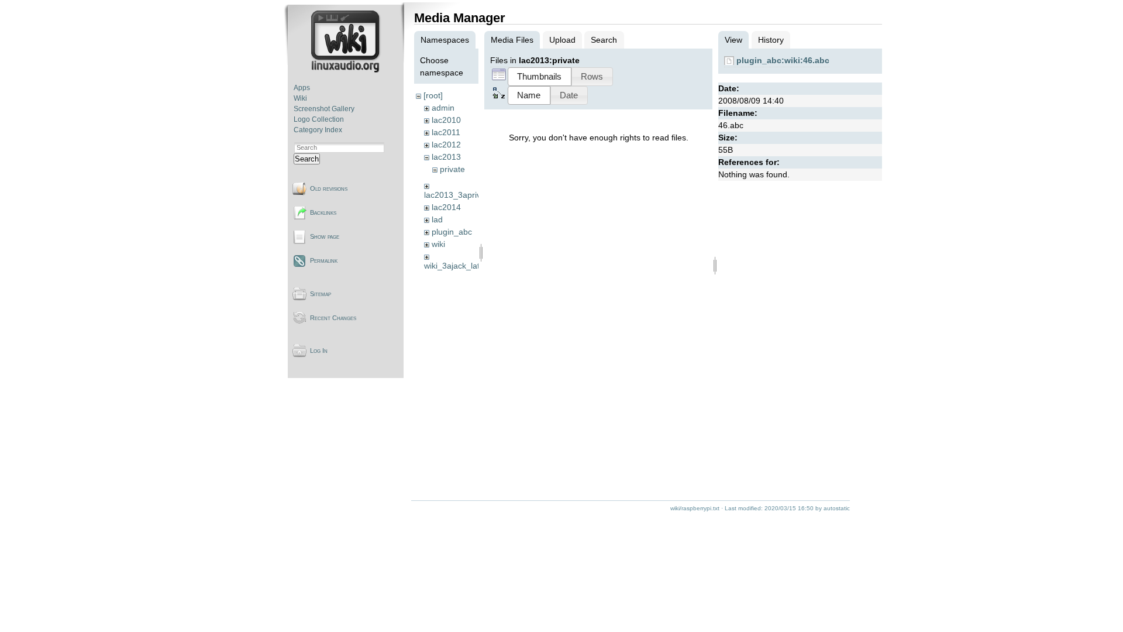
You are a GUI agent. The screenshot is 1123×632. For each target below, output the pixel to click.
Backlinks (323, 212)
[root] (433, 95)
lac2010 (446, 120)
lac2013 (446, 157)
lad (437, 219)
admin (443, 107)
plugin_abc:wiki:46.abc (782, 60)
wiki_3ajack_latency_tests (471, 265)
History (771, 39)
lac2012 (446, 144)
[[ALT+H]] (346, 70)
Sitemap (320, 293)
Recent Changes (333, 317)
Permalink (323, 260)
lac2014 (446, 207)
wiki (438, 244)
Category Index (318, 130)
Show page (324, 236)
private (452, 169)
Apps (302, 88)
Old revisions (328, 188)
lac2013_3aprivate (458, 195)
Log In (319, 350)
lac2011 (446, 132)
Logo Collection (319, 119)
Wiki (300, 98)
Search (307, 158)
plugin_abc (452, 231)
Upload (562, 39)
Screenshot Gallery (324, 109)
